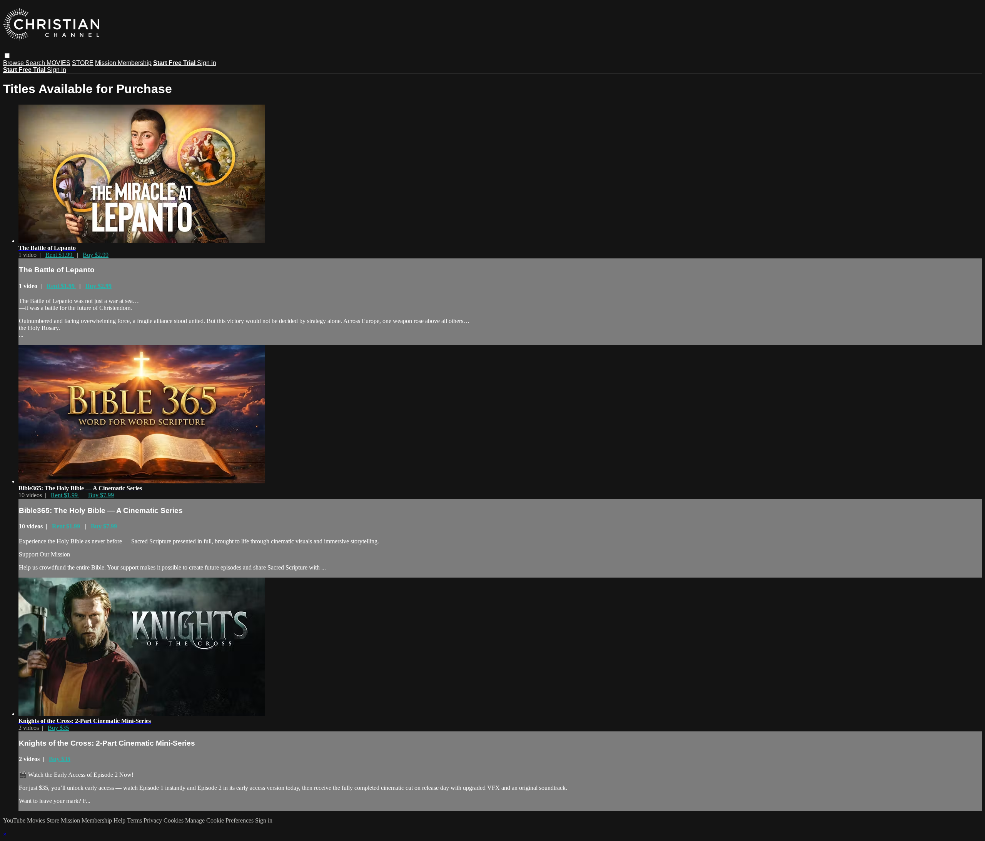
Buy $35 (58, 727)
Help (120, 820)
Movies (36, 820)
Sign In (56, 70)
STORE (82, 63)
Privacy (154, 820)
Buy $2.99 (96, 254)
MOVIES (58, 63)
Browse (14, 63)
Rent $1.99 (59, 254)
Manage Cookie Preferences (220, 820)
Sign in (206, 63)
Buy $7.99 (101, 495)
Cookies (174, 820)
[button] (7, 55)
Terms (135, 820)
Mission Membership (123, 63)
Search (36, 63)
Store (53, 820)
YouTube (14, 820)
